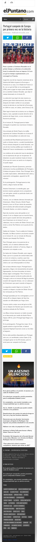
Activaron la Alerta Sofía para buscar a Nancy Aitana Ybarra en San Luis (17, 431)
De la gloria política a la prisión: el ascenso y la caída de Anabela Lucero (18, 391)
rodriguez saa (8, 506)
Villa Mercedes (24, 492)
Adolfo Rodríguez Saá (25, 489)
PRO (5, 528)
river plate (16, 511)
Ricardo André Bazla (9, 514)
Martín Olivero (20, 508)
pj (30, 522)
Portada (5, 539)
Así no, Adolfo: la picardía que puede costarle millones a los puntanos (17, 408)
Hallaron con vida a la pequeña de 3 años (16, 426)
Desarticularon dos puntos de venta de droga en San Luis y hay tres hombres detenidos (18, 414)
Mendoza (14, 528)
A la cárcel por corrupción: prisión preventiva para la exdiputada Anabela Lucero (17, 397)
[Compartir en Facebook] (27, 39)
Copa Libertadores (22, 503)
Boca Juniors (7, 517)
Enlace (9, 539)
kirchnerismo (21, 514)
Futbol (26, 495)
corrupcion (16, 517)
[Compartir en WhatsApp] (17, 39)
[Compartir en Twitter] (7, 39)
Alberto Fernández (19, 506)
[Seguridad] (18, 387)
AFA (9, 528)
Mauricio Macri (8, 495)
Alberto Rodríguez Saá (10, 489)
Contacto (14, 539)
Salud (30, 517)
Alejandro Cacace (16, 525)
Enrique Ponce (18, 495)
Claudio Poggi (14, 492)
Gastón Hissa (7, 511)
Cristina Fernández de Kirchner (12, 522)
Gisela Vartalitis (25, 500)
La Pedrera (12, 503)
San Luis (6, 492)
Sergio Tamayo (8, 500)
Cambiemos (7, 525)
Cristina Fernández (9, 497)
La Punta (16, 500)
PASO (23, 511)
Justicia (24, 517)
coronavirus (20, 497)
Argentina (18, 520)
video (5, 503)
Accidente (26, 525)
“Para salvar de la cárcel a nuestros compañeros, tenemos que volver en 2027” (16, 444)
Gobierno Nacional (9, 508)
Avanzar (25, 522)
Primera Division (8, 520)
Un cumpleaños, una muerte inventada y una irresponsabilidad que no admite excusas (17, 403)
